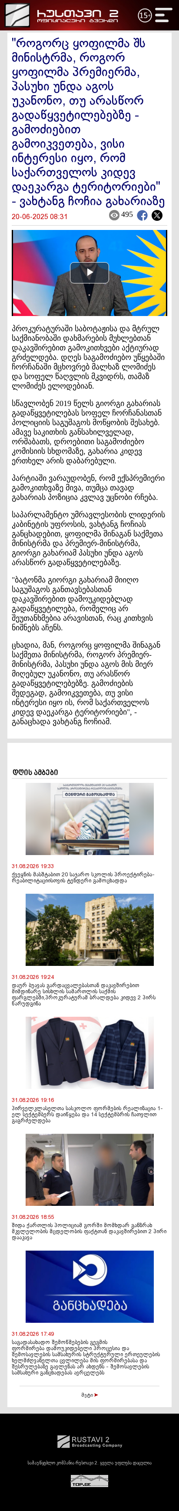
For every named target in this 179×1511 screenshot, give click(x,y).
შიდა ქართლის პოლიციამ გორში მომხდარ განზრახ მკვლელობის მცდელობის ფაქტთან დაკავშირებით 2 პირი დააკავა (89, 1232)
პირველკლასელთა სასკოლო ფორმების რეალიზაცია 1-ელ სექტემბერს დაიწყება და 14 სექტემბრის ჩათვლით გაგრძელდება (87, 1115)
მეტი (87, 1395)
